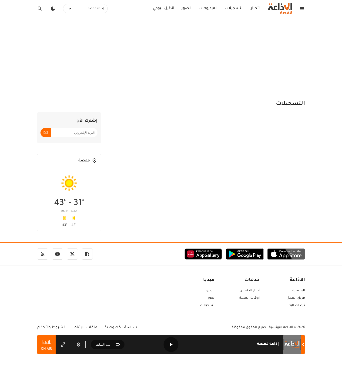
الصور (186, 8)
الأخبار (256, 8)
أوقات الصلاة (249, 298)
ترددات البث (296, 306)
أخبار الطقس (250, 291)
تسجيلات (207, 306)
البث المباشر (103, 344)
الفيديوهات (208, 8)
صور (211, 298)
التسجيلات (234, 8)
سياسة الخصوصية (121, 327)
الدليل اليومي (163, 8)
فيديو (210, 291)
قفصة (84, 161)
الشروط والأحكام (51, 327)
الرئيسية (298, 291)
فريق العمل (296, 298)
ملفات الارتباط (85, 327)
